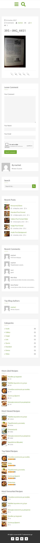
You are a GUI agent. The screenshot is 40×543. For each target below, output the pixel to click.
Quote (8, 343)
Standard (9, 347)
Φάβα (10, 463)
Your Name (8, 125)
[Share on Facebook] (12, 74)
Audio (7, 329)
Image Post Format (17, 226)
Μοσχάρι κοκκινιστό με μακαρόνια (19, 402)
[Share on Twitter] (16, 74)
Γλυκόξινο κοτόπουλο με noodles (19, 389)
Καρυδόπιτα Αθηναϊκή (15, 442)
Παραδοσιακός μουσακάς (16, 423)
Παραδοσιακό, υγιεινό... (17, 265)
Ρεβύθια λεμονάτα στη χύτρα (17, 383)
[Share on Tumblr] (28, 74)
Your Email (7, 134)
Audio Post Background (18, 232)
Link (7, 339)
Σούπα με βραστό (14, 396)
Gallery (8, 332)
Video (7, 354)
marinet (20, 23)
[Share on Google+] (20, 74)
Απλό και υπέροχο (16, 257)
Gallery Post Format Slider (19, 219)
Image (8, 336)
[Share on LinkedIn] (24, 74)
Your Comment (9, 94)
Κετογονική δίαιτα (16, 205)
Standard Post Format (18, 212)
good (12, 272)
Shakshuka (11, 482)
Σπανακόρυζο (12, 429)
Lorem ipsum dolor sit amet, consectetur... (23, 280)
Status (8, 350)
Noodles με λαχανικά (15, 376)
